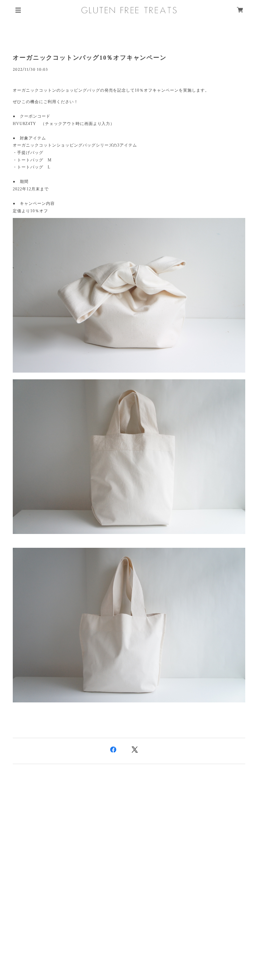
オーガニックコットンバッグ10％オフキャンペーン (89, 57)
